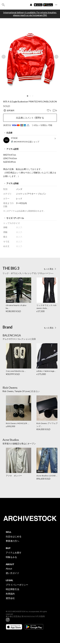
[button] (27, 96)
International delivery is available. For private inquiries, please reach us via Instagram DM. (30, 13)
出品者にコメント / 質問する (30, 117)
